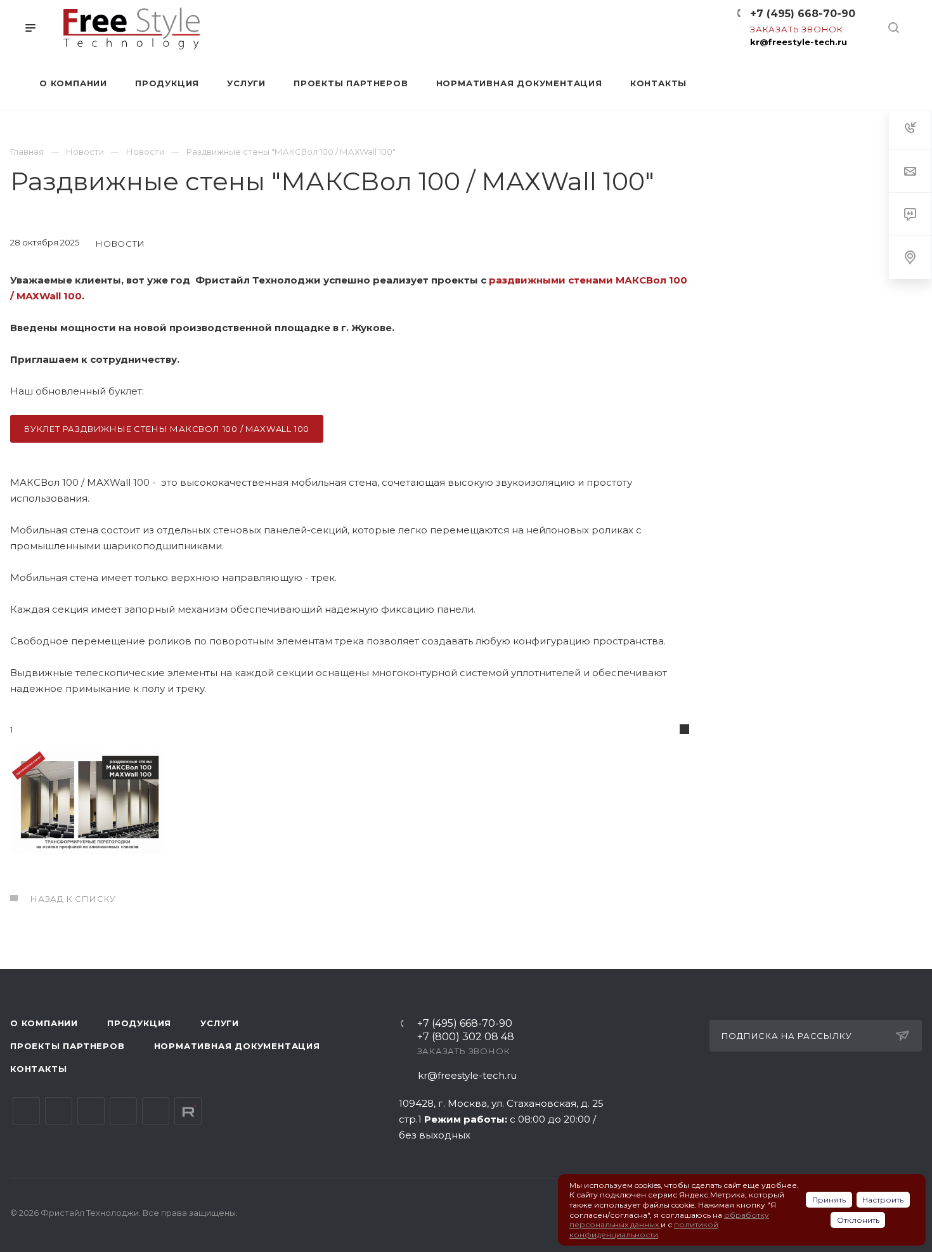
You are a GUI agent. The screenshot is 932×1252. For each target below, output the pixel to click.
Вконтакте (26, 1111)
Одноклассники (123, 1111)
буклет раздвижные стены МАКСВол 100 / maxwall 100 (166, 429)
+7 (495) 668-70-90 (802, 14)
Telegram (58, 1111)
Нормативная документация (237, 1046)
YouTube (91, 1111)
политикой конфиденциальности (643, 1229)
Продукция (139, 1023)
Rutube (188, 1111)
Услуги (219, 1023)
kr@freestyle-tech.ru (798, 42)
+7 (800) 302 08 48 (465, 1037)
